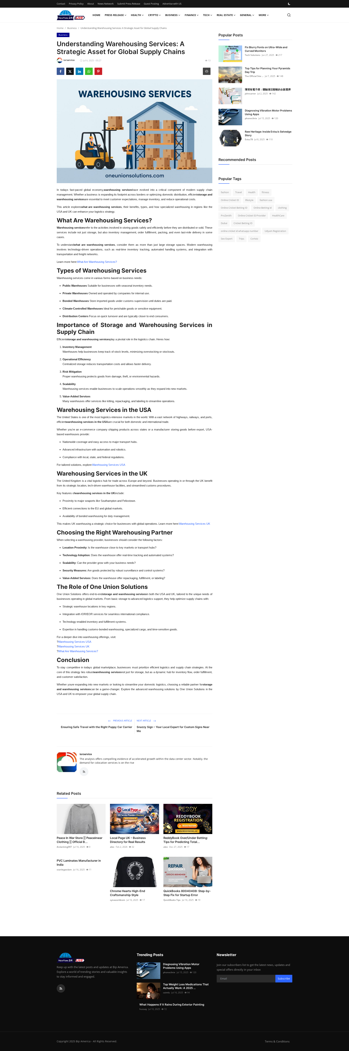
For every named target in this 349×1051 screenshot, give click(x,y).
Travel (238, 192)
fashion (225, 192)
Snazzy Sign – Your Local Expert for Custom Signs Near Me (173, 729)
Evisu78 (249, 139)
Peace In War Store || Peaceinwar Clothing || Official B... (79, 840)
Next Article (144, 720)
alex (112, 846)
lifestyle (249, 200)
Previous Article (122, 720)
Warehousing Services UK (194, 523)
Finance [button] (190, 15)
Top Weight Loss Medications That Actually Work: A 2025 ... (186, 986)
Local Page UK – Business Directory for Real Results (128, 840)
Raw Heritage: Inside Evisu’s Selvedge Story (268, 133)
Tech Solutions (252, 55)
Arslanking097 (64, 846)
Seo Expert (226, 238)
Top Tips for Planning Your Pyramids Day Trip (267, 70)
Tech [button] (206, 15)
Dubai (224, 223)
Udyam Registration (275, 231)
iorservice (86, 754)
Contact (61, 3)
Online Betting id (263, 207)
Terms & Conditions (277, 1041)
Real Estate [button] (225, 15)
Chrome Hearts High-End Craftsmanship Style (127, 893)
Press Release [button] (114, 15)
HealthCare (278, 215)
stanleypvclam (64, 869)
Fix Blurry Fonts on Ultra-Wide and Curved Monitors (266, 49)
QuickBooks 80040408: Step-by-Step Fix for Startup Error (187, 893)
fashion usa (266, 200)
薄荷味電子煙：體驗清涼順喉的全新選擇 (268, 89)
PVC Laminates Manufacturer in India (79, 862)
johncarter (250, 93)
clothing (282, 207)
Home (96, 15)
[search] (289, 15)
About (90, 3)
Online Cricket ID (230, 200)
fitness (265, 192)
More (262, 15)
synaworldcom (117, 900)
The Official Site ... (254, 76)
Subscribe (284, 978)
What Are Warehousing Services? (97, 261)
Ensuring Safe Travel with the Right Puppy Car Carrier (96, 727)
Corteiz (254, 238)
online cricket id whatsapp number (239, 231)
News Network (106, 3)
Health (251, 192)
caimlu (166, 992)
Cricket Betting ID (243, 223)
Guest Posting (151, 3)
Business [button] (171, 15)
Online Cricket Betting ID (234, 207)
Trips (241, 238)
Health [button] (136, 15)
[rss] (61, 988)
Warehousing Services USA (108, 464)
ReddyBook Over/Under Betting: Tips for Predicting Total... (185, 840)
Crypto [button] (153, 15)
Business (72, 28)
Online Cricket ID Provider (252, 215)
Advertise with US (172, 3)
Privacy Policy (76, 3)
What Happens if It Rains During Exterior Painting (171, 1004)
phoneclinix (251, 118)
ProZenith (226, 215)
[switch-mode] (289, 4)
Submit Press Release (128, 3)
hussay (143, 1009)
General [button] (246, 15)
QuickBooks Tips (171, 900)
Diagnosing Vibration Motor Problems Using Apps (268, 112)
